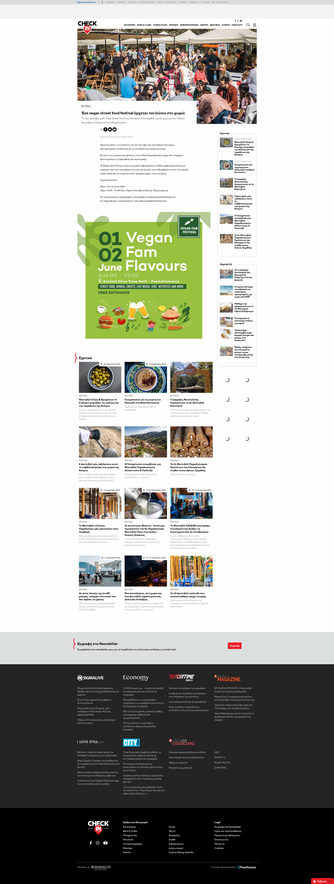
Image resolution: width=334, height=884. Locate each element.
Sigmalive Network (86, 2)
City (160, 2)
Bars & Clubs (130, 831)
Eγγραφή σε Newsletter (227, 826)
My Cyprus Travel (220, 2)
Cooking (205, 2)
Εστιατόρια (129, 826)
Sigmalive (110, 2)
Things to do (130, 835)
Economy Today (147, 2)
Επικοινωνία (221, 839)
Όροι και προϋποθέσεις (228, 831)
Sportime (132, 2)
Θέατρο (127, 848)
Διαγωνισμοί (176, 848)
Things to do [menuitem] (160, 25)
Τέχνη (172, 831)
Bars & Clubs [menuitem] (144, 25)
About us (219, 843)
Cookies (218, 848)
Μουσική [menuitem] (173, 25)
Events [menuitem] (226, 25)
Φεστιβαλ (86, 106)
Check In (182, 2)
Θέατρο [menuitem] (204, 25)
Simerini (121, 2)
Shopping (174, 835)
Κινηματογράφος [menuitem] (189, 25)
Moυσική (128, 839)
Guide (172, 839)
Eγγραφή (234, 645)
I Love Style (170, 2)
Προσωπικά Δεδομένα (227, 835)
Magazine (193, 2)
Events (127, 852)
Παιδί (172, 826)
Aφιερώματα (176, 843)
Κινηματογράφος (132, 843)
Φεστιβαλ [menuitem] (215, 25)
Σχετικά (85, 358)
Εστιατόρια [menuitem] (129, 25)
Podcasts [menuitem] (237, 25)
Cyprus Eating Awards (181, 852)
